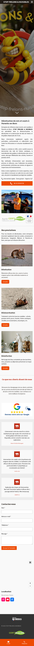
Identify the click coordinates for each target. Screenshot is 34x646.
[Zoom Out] (30, 586)
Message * (4, 534)
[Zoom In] (30, 583)
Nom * (3, 508)
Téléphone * (5, 525)
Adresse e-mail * (6, 516)
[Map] (17, 574)
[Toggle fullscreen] (30, 562)
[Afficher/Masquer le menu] (32, 2)
